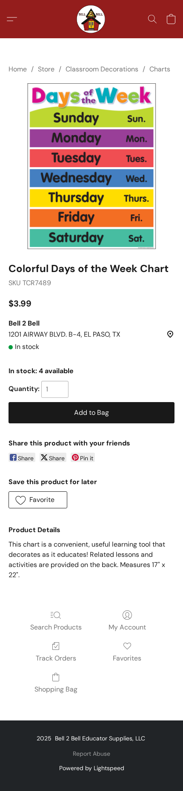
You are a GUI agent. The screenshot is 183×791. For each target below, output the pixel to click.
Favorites (127, 658)
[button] (91, 19)
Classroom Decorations (102, 69)
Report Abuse (91, 753)
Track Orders (56, 658)
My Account (127, 627)
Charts (159, 69)
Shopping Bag (55, 689)
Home (18, 69)
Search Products (56, 627)
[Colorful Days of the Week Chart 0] (91, 166)
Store (46, 69)
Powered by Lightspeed (91, 768)
